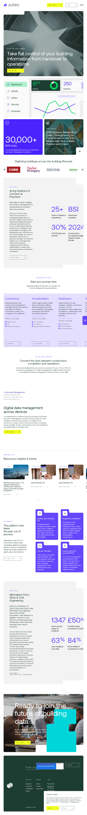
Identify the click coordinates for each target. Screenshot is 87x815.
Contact (38, 786)
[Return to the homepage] (11, 5)
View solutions (9, 431)
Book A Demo (40, 788)
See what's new (9, 558)
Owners (28, 791)
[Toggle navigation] (81, 5)
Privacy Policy (64, 801)
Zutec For (28, 779)
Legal (49, 779)
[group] (16, 480)
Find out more (12, 70)
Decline (64, 808)
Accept (50, 808)
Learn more (10, 343)
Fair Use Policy (51, 790)
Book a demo (52, 5)
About (38, 783)
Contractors (29, 786)
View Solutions (38, 343)
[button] (64, 72)
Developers (28, 783)
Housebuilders (29, 788)
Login (68, 5)
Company (38, 779)
